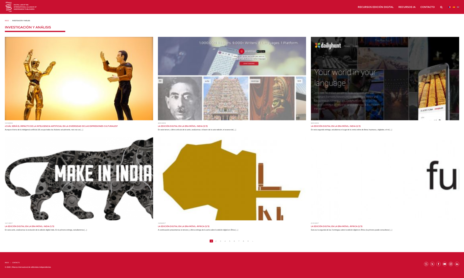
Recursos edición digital (376, 7)
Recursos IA (407, 7)
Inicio (7, 20)
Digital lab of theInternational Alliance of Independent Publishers (25, 7)
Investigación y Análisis (28, 27)
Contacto (427, 7)
